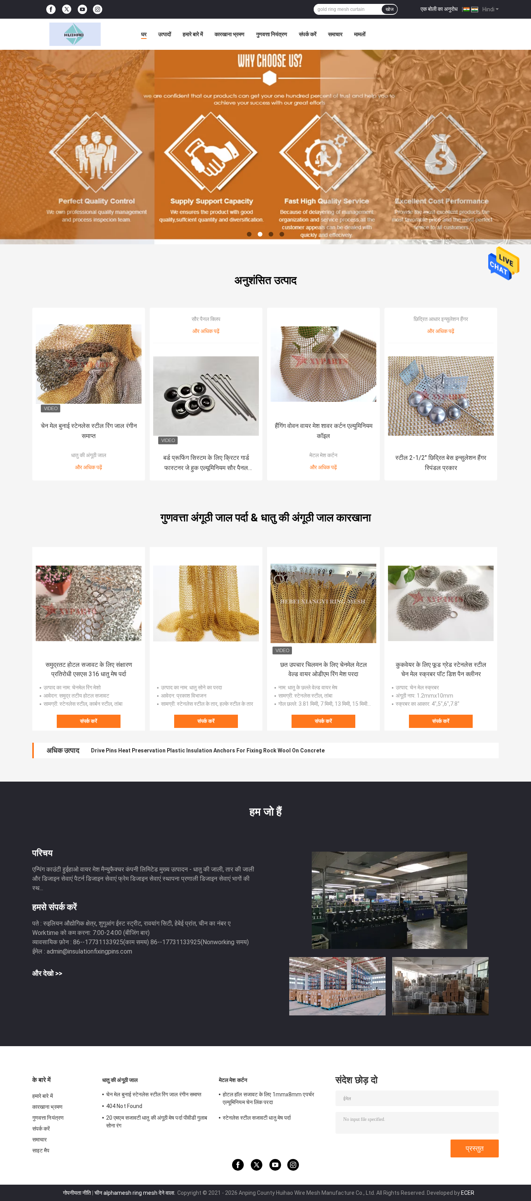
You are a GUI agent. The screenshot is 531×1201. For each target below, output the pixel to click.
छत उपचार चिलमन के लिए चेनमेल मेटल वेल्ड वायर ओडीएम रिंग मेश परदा (323, 669)
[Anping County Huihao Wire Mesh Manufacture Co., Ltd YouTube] (82, 9)
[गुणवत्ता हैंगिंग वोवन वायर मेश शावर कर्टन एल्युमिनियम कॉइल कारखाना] (323, 364)
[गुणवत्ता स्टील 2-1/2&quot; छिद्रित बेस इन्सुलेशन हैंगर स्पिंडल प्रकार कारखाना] (441, 396)
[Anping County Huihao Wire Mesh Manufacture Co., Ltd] (75, 34)
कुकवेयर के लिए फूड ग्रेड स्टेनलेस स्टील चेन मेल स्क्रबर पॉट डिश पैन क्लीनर (441, 669)
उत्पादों (164, 34)
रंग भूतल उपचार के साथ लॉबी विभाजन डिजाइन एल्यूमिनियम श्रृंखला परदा (159, 750)
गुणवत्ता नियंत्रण (271, 34)
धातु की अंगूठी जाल (88, 455)
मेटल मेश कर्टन (323, 455)
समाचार (335, 34)
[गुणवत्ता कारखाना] (206, 603)
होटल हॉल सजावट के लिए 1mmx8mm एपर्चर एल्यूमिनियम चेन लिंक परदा (268, 1098)
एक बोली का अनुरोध (439, 9)
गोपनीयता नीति (77, 1193)
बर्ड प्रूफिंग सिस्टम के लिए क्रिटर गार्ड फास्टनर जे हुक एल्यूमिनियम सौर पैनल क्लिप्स (206, 463)
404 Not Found (124, 1106)
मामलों (359, 34)
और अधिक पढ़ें (88, 467)
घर (144, 34)
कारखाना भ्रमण (230, 34)
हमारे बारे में (193, 34)
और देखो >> (47, 973)
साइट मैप (41, 1150)
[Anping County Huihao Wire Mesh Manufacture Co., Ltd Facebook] (51, 9)
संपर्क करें (307, 34)
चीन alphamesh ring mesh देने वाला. (135, 1193)
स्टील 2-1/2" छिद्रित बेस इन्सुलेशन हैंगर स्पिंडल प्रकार (440, 463)
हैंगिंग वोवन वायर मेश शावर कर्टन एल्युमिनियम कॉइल (323, 431)
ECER (467, 1193)
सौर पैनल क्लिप (206, 319)
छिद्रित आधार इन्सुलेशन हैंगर (441, 319)
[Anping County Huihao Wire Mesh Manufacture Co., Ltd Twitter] (66, 9)
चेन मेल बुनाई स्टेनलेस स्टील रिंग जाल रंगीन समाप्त (89, 431)
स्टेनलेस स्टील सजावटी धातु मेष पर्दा (257, 1118)
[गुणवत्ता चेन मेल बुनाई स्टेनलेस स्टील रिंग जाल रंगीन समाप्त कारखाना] (88, 364)
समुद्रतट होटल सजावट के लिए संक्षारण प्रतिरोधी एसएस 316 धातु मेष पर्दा (88, 669)
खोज (389, 9)
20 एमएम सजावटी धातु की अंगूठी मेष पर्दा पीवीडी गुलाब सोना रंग (157, 1122)
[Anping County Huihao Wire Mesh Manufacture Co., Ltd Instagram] (98, 9)
